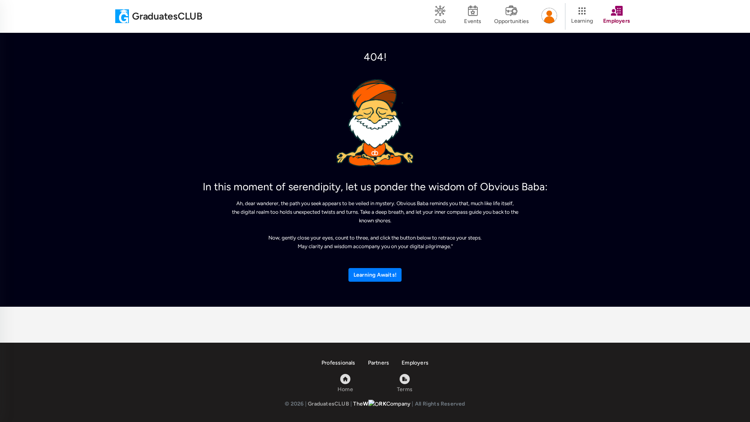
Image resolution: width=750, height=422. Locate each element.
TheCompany (382, 404)
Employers (415, 362)
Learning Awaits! (375, 275)
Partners (378, 362)
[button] (549, 16)
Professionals (338, 362)
